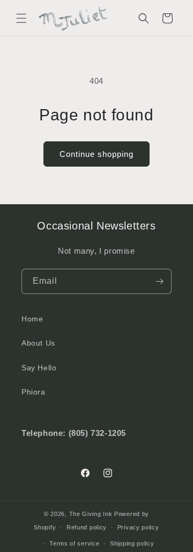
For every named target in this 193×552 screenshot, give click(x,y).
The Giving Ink (91, 514)
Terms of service (74, 543)
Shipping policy (132, 543)
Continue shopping (96, 154)
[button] (21, 18)
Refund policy (86, 527)
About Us (38, 343)
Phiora (33, 392)
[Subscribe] (159, 281)
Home (32, 318)
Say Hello (38, 367)
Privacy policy (138, 527)
